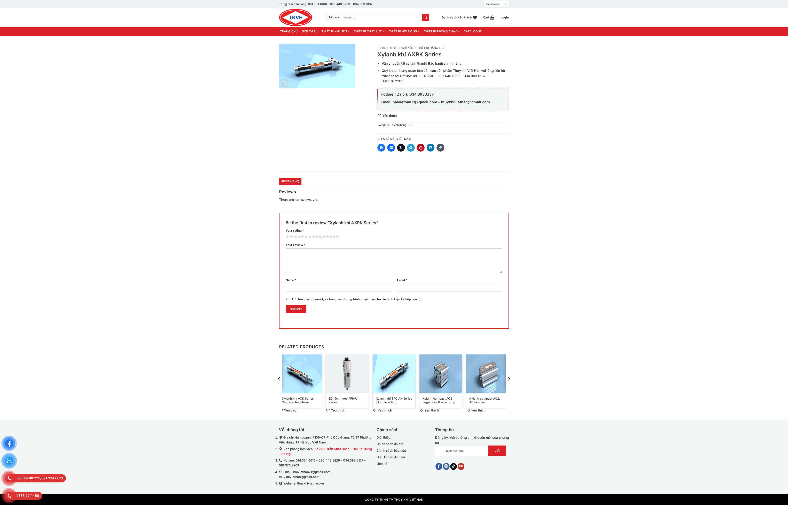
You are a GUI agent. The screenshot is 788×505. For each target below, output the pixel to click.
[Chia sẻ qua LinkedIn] (430, 148)
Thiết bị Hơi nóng (403, 31)
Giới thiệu (310, 31)
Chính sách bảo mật (391, 450)
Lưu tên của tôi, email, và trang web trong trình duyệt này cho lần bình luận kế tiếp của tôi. (357, 299)
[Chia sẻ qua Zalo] (391, 148)
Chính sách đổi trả (390, 444)
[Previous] (279, 387)
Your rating (295, 230)
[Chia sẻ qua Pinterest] (421, 148)
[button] (488, 17)
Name (291, 280)
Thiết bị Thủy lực (368, 31)
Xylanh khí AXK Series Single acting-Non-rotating (298, 400)
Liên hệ (382, 464)
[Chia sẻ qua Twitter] (401, 148)
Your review (296, 245)
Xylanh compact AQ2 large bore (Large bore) (439, 400)
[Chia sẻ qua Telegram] (411, 148)
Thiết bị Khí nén (334, 31)
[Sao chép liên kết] (440, 148)
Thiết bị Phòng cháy (440, 31)
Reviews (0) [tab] (290, 181)
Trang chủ (289, 31)
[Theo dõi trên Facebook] (438, 466)
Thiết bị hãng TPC (430, 47)
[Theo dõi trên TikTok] (453, 466)
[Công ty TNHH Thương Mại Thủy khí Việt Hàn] (299, 17)
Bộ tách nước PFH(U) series (343, 400)
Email (402, 280)
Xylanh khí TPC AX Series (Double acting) (394, 400)
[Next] (509, 387)
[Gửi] (425, 17)
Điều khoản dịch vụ (391, 457)
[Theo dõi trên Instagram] (446, 466)
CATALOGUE (473, 31)
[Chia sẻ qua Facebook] (381, 148)
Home (381, 47)
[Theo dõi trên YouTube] (461, 466)
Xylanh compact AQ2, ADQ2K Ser (484, 400)
